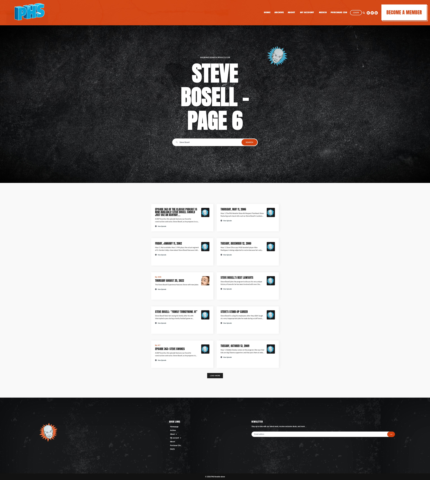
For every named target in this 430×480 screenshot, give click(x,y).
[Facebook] (368, 13)
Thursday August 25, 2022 (169, 281)
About (291, 13)
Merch (323, 13)
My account (174, 438)
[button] (364, 13)
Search (249, 142)
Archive (279, 13)
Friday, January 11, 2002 (168, 243)
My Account (307, 13)
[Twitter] (372, 13)
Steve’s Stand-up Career (234, 312)
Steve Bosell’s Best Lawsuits (237, 277)
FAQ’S (172, 449)
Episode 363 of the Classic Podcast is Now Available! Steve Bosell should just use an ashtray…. (176, 212)
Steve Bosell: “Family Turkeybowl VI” (176, 312)
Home (267, 13)
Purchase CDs (339, 13)
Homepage (174, 427)
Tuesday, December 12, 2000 (236, 243)
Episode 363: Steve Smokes (170, 349)
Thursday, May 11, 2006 (233, 209)
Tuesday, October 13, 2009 (235, 346)
